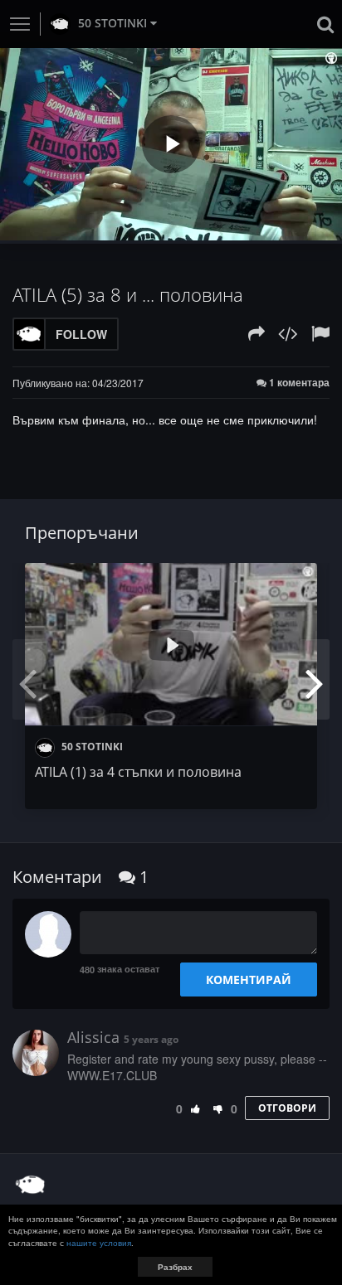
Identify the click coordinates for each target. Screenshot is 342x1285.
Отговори (287, 1108)
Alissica (93, 1037)
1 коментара (298, 383)
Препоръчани (82, 532)
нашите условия (98, 1243)
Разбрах (175, 1267)
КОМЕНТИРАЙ (248, 979)
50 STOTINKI (112, 23)
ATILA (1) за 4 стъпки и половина (138, 772)
